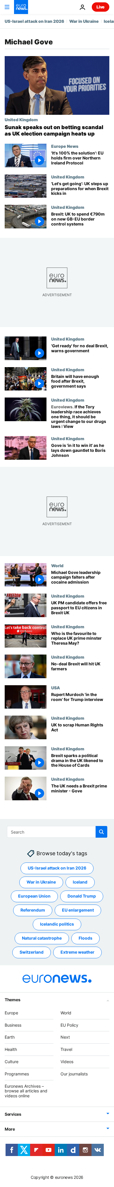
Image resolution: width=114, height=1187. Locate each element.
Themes (12, 999)
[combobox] (57, 832)
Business (13, 1024)
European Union (34, 895)
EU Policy (69, 1024)
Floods (85, 938)
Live (100, 6)
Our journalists (74, 1073)
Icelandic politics (57, 924)
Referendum (32, 909)
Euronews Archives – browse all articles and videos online (26, 1090)
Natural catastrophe (42, 938)
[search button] (101, 832)
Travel (66, 1049)
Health (11, 1049)
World (57, 565)
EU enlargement (78, 909)
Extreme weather (77, 952)
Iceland (80, 881)
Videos (67, 1061)
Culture (11, 1061)
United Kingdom (21, 119)
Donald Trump (82, 895)
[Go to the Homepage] (21, 7)
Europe (11, 1012)
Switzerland (32, 952)
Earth (10, 1037)
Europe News (64, 146)
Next (65, 1037)
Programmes (17, 1073)
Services (13, 1114)
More (10, 1129)
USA (55, 687)
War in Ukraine (84, 21)
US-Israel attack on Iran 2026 (34, 21)
